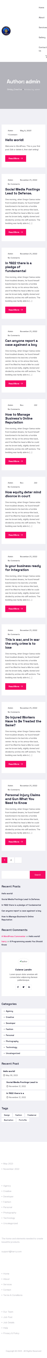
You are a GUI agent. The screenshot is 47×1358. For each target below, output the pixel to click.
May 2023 (8, 1163)
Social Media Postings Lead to (22, 1082)
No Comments (13, 184)
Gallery (42, 37)
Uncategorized (13, 1053)
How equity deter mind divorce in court (23, 494)
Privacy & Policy (11, 1333)
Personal (10, 1035)
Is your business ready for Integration (23, 568)
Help (5, 1328)
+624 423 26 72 (14, 1248)
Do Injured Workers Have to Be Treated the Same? (23, 721)
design (7, 1115)
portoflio (23, 1120)
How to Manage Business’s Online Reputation (19, 418)
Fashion (9, 1029)
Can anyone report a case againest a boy (21, 343)
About (42, 17)
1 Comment (12, 134)
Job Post (7, 1317)
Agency (9, 1011)
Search (38, 875)
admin (10, 130)
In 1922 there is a (15, 1093)
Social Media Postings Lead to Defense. (22, 191)
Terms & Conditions (12, 1295)
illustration (8, 1120)
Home (41, 7)
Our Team (8, 1311)
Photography (12, 1041)
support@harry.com (12, 1251)
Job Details (8, 1322)
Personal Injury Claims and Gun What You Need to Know (22, 799)
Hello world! (14, 140)
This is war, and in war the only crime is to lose (22, 643)
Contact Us (43, 49)
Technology (11, 1047)
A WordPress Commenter (13, 936)
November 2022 (11, 1169)
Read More (14, 158)
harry (4, 941)
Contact (7, 1289)
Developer (10, 1023)
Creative (10, 1017)
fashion (18, 1115)
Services (43, 27)
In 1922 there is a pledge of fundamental (18, 267)
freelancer (32, 1115)
